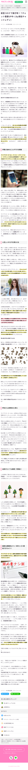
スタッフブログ (8, 5)
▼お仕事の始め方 (5, 652)
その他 (7, 735)
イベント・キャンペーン (11, 719)
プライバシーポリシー (10, 753)
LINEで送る (16, 693)
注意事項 (7, 707)
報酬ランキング (9, 731)
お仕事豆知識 (17, 5)
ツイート (5, 693)
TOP (2, 5)
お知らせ (7, 715)
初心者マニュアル (9, 703)
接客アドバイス (9, 727)
